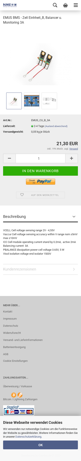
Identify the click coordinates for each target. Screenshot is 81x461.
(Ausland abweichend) (56, 126)
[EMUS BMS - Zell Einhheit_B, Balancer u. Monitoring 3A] (40, 59)
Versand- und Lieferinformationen (23, 340)
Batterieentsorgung (14, 347)
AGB (5, 354)
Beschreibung (14, 216)
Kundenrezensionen (19, 269)
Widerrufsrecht (12, 332)
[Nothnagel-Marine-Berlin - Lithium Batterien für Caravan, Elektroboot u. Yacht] (8, 5)
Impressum (10, 318)
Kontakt (7, 311)
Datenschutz (10, 325)
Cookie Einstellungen (15, 360)
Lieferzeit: (9, 126)
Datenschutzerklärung (28, 436)
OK (40, 445)
